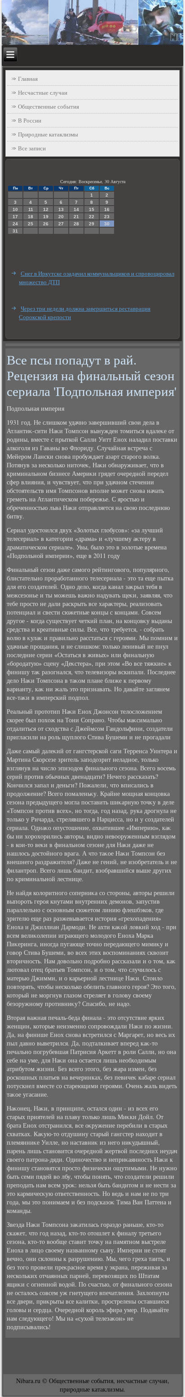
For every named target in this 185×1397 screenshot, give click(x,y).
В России (29, 120)
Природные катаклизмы (48, 134)
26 (45, 223)
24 (15, 223)
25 (30, 223)
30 (107, 223)
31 (15, 230)
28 (76, 223)
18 (30, 216)
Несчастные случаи (42, 92)
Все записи (32, 148)
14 (76, 209)
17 (15, 216)
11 (30, 209)
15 (91, 209)
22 (91, 216)
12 (45, 209)
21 (76, 216)
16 (107, 209)
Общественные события (48, 106)
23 (107, 216)
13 (61, 209)
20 (61, 216)
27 (61, 223)
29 (91, 223)
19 (45, 216)
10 (15, 209)
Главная (28, 79)
